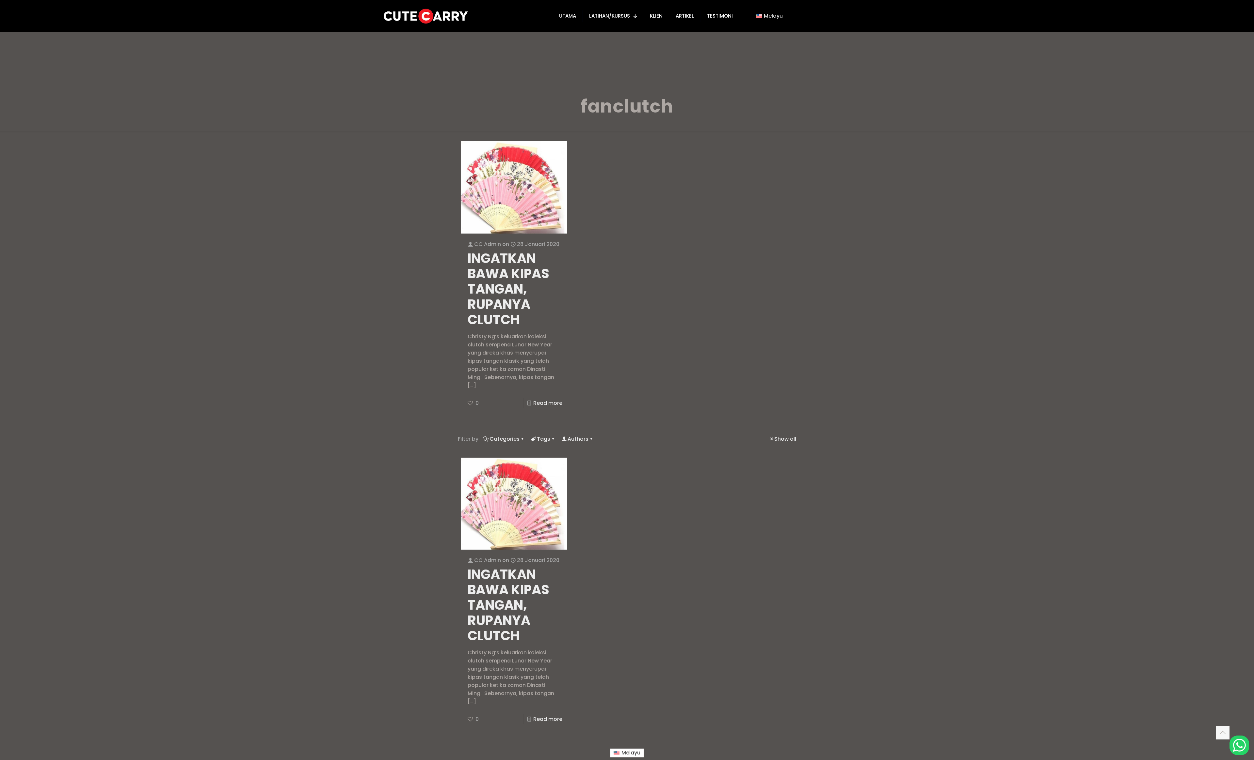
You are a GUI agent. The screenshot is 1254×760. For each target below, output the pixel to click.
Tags (543, 439)
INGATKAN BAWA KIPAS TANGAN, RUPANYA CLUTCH (508, 289)
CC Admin (487, 244)
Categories (505, 439)
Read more (547, 403)
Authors (578, 439)
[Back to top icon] (1223, 732)
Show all (785, 439)
